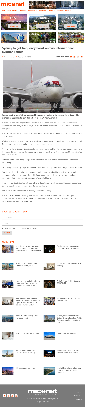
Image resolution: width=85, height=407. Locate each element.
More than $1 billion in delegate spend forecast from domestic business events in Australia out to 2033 (28, 249)
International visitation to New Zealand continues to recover (68, 352)
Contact (68, 10)
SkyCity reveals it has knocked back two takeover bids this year (68, 247)
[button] (82, 10)
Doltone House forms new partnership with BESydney (25, 352)
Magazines (22, 10)
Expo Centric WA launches (66, 333)
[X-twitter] (12, 395)
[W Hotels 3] (14, 43)
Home (3, 10)
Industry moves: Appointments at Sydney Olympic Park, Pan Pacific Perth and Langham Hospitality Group (69, 319)
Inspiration (31, 10)
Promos (14, 10)
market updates (30, 228)
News (9, 10)
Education (42, 10)
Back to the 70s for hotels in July (27, 333)
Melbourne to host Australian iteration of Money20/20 (26, 265)
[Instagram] (16, 395)
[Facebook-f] (8, 395)
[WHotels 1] (56, 8)
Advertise (60, 10)
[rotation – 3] (71, 43)
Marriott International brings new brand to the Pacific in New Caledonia (69, 370)
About (51, 10)
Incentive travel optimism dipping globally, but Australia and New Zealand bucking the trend (28, 283)
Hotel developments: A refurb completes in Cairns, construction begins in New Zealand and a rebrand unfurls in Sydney (28, 301)
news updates (9, 228)
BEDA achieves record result (26, 368)
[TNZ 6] (42, 43)
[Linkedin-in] (4, 395)
